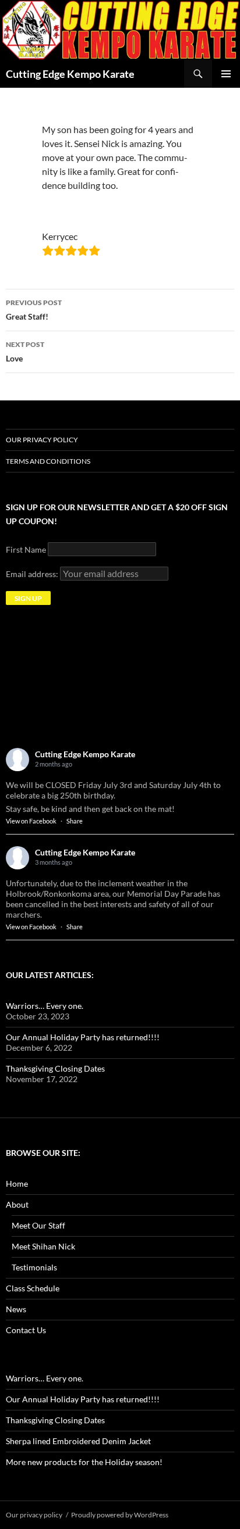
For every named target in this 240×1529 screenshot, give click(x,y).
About (17, 1204)
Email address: (33, 574)
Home (17, 1183)
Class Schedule (32, 1288)
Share (74, 821)
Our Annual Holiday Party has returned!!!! (83, 1037)
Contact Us (26, 1330)
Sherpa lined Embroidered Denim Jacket (78, 1441)
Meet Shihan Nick (43, 1246)
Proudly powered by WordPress (119, 1514)
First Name (26, 549)
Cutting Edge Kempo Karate (70, 73)
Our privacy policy (42, 439)
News (16, 1309)
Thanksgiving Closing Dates (55, 1068)
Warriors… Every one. (44, 1006)
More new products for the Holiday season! (84, 1462)
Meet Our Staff (38, 1225)
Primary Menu (226, 74)
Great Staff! (34, 309)
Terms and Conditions (48, 461)
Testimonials (34, 1267)
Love (25, 351)
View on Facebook (31, 821)
